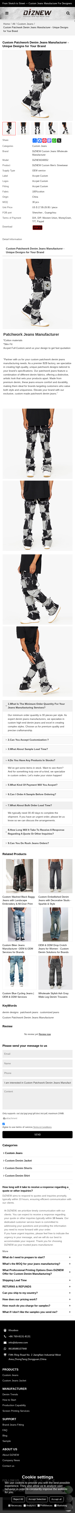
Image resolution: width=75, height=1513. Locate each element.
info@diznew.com (18, 1342)
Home (6, 23)
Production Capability (14, 1405)
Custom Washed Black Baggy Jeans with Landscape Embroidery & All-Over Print (18, 900)
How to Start (9, 1399)
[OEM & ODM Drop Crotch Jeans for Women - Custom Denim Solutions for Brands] (55, 924)
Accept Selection (37, 1499)
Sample (6, 1441)
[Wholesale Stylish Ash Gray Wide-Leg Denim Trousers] (55, 973)
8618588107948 (18, 1348)
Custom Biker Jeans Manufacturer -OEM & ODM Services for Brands (17, 949)
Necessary (16, 1505)
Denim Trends (10, 1394)
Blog (4, 1435)
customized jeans (49, 1012)
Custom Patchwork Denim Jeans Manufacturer (28, 1017)
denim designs (10, 1012)
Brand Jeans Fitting (13, 1424)
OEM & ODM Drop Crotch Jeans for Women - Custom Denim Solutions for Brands (53, 949)
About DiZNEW (10, 1454)
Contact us (8, 1465)
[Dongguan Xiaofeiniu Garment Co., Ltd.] (37, 13)
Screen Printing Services (15, 1410)
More (5, 1251)
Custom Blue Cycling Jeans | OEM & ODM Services (18, 995)
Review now (45, 1034)
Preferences (46, 1505)
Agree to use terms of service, (27, 1127)
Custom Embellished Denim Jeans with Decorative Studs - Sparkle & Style (54, 900)
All (13, 23)
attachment (11, 1118)
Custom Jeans (25, 23)
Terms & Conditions (42, 1127)
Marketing (62, 1505)
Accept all (56, 1499)
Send (37, 1134)
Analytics (31, 1505)
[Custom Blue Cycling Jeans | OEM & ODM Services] (19, 973)
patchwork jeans (29, 1012)
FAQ (4, 1430)
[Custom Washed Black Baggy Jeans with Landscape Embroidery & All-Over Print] (19, 876)
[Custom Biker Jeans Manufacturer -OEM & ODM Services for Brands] (19, 924)
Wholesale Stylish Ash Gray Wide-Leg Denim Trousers (53, 995)
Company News (11, 1460)
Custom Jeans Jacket (14, 1380)
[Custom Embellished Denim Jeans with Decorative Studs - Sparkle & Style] (55, 876)
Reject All (18, 1499)
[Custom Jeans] (38, 227)
